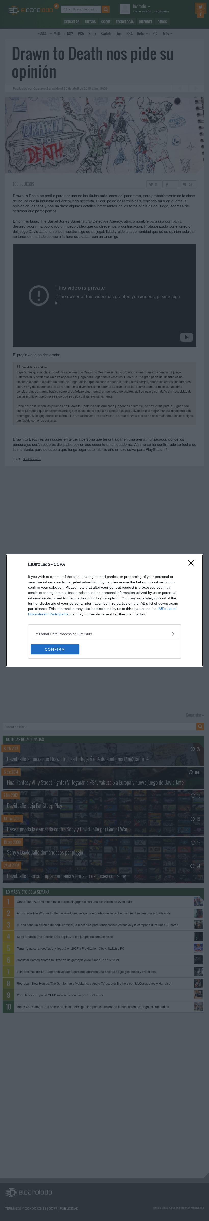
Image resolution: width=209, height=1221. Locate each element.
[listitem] (104, 633)
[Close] (193, 565)
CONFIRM (55, 649)
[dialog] (104, 610)
